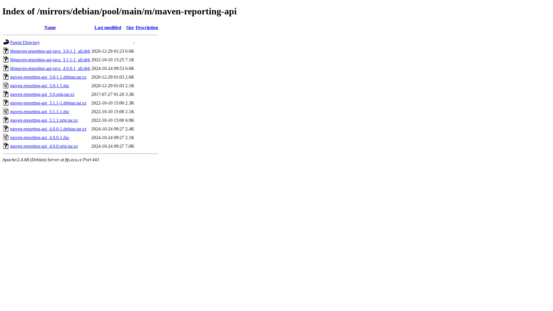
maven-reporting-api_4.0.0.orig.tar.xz (44, 146)
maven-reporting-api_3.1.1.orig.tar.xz (44, 120)
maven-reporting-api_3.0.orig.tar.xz (42, 94)
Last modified (107, 27)
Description (147, 27)
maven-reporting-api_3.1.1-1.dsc (39, 111)
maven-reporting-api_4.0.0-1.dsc (39, 137)
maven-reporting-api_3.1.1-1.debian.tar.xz (48, 102)
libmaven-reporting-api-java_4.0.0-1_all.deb (50, 68)
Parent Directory (25, 42)
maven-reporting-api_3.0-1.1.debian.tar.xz (48, 77)
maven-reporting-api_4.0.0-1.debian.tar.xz (48, 128)
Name (50, 27)
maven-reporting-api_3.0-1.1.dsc (39, 85)
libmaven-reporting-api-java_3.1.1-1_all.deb (50, 59)
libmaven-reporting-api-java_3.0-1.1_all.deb (50, 51)
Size (130, 27)
